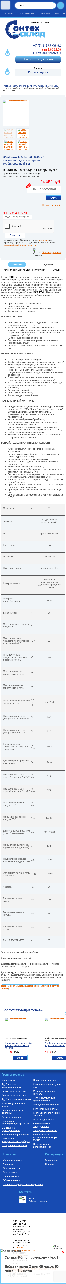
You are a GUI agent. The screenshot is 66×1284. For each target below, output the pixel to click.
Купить (53, 198)
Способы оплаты (27, 14)
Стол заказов (10, 1172)
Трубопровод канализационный (12, 1085)
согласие (44, 240)
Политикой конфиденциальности (19, 245)
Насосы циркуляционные (16, 1038)
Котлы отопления (11, 1116)
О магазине (8, 14)
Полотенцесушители (44, 1080)
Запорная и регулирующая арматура (16, 1122)
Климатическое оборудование (41, 1125)
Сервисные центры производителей (23, 1184)
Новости (49, 1164)
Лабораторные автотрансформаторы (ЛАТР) (45, 1137)
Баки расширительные (14, 1145)
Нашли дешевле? (51, 205)
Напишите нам (11, 1176)
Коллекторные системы (46, 1108)
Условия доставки (51, 252)
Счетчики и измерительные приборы (16, 1140)
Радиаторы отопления (14, 1091)
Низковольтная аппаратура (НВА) (43, 1145)
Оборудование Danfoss (46, 1104)
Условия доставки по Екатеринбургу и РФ (25, 269)
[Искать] (60, 5)
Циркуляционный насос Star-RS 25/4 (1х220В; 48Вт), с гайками (19, 1045)
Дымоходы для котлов (14, 1095)
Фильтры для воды (43, 1119)
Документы (49, 264)
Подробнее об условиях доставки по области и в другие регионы (30, 987)
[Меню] (5, 5)
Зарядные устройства (45, 1130)
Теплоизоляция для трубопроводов (44, 1099)
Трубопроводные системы (16, 1099)
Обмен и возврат (12, 1180)
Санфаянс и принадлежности (11, 1129)
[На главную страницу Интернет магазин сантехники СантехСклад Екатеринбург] (33, 29)
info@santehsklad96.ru (47, 52)
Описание (17, 264)
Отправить (15, 235)
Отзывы (57, 269)
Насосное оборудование (15, 1134)
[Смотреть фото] (16, 113)
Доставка (45, 14)
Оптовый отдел (11, 1168)
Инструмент (8, 1080)
